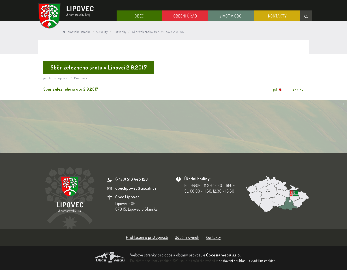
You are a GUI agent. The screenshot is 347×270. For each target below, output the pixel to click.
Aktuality (102, 32)
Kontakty (277, 15)
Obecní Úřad (185, 15)
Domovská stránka (78, 32)
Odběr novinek (187, 237)
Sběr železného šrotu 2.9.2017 (70, 89)
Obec (139, 15)
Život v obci (231, 15)
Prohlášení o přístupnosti (147, 237)
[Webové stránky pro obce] (81, 257)
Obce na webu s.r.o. (223, 254)
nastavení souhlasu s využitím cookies (247, 260)
